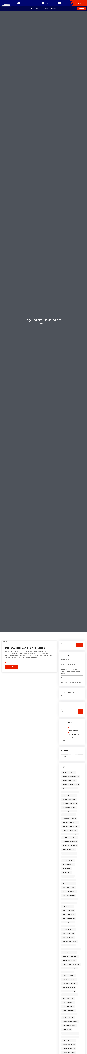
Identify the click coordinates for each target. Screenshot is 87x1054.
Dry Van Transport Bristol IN (69, 880)
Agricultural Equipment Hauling (69, 788)
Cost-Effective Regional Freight (70, 841)
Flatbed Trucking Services (68, 914)
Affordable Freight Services (69, 772)
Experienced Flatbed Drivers (69, 903)
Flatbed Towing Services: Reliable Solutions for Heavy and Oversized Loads (70, 671)
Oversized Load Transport (69, 1052)
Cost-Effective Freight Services (70, 837)
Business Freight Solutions (69, 814)
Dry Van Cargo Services (68, 860)
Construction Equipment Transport (71, 826)
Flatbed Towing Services (68, 910)
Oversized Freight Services (69, 1048)
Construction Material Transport (70, 834)
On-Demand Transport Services (70, 1037)
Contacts (53, 8)
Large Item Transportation (69, 987)
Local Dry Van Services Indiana (69, 994)
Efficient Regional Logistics (69, 895)
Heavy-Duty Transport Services (70, 941)
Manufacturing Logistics (68, 1017)
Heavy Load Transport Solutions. (70, 956)
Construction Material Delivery (70, 830)
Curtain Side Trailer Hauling (69, 849)
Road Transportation (68, 756)
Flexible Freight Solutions (68, 922)
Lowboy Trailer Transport (68, 1006)
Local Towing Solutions (68, 998)
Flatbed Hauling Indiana (68, 906)
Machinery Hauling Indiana (68, 1010)
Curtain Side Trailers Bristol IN (69, 853)
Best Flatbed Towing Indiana (69, 799)
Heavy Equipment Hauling (68, 945)
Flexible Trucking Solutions (69, 929)
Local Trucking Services (68, 1002)
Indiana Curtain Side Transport (69, 968)
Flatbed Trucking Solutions (69, 918)
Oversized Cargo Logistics (69, 1044)
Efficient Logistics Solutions (69, 891)
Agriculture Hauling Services (69, 795)
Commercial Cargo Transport (69, 818)
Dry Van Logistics (67, 868)
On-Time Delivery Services (69, 1040)
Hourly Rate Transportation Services (71, 682)
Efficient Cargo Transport (68, 883)
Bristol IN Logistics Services (69, 811)
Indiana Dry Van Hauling (68, 971)
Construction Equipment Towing (70, 822)
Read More (11, 667)
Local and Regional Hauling (69, 991)
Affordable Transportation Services (71, 784)
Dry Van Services (65, 659)
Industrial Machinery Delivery (69, 979)
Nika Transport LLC (67, 1029)
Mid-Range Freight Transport (69, 1025)
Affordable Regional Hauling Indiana (71, 776)
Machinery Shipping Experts (69, 1014)
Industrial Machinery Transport (70, 983)
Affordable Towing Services (69, 780)
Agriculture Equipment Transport (70, 792)
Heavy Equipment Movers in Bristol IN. (71, 949)
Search (79, 645)
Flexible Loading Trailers (68, 926)
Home (32, 8)
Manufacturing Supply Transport (70, 1021)
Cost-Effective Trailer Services (70, 845)
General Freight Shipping (68, 937)
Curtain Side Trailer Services (68, 664)
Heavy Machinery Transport (68, 678)
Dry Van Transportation (68, 876)
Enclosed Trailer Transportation (70, 899)
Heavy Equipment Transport (69, 952)
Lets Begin (81, 8)
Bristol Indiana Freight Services (70, 803)
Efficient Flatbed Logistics (68, 887)
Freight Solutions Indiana (68, 933)
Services (45, 8)
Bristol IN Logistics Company (69, 807)
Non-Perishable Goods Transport (70, 1033)
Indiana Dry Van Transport (68, 975)
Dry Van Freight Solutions (68, 864)
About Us (38, 8)
